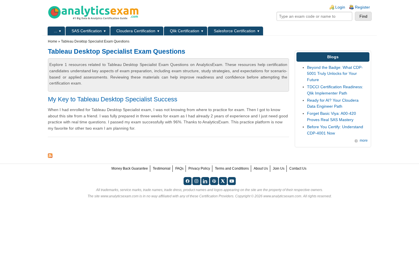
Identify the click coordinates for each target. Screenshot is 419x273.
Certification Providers (216, 196)
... (55, 31)
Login (340, 7)
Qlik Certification (184, 31)
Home (52, 41)
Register (362, 7)
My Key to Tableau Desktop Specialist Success (112, 99)
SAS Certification (87, 31)
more (364, 140)
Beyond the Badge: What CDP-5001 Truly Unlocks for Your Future (335, 73)
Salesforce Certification (234, 31)
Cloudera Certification (135, 31)
